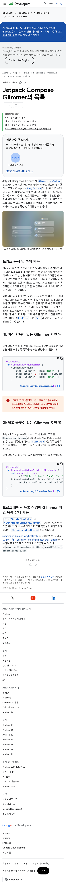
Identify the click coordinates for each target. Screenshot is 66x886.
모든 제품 (6, 852)
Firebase (6, 843)
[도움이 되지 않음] (25, 82)
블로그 (5, 638)
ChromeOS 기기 (10, 702)
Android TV (7, 712)
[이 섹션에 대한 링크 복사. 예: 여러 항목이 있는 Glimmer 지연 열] (5, 339)
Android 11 (7, 754)
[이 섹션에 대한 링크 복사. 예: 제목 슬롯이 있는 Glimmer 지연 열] (5, 428)
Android (6, 614)
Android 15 (7, 734)
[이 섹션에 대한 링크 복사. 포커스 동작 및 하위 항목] (43, 262)
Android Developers (11, 73)
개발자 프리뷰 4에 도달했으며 (40, 28)
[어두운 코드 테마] (58, 358)
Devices (23, 13)
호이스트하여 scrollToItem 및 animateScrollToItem (29, 539)
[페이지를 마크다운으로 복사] (16, 105)
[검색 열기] (45, 3)
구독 (43, 870)
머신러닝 (6, 660)
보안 (4, 623)
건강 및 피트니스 (9, 665)
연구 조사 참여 (8, 813)
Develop (8, 13)
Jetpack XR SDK (17, 16)
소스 (4, 628)
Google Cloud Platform (13, 847)
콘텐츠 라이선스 (47, 576)
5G (4, 680)
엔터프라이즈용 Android (13, 618)
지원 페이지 (8, 35)
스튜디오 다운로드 (10, 781)
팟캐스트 (6, 643)
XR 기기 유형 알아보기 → (19, 171)
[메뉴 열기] (5, 3)
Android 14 (7, 739)
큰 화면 (5, 692)
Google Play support (12, 808)
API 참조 (6, 776)
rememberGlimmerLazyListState (20, 536)
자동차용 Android (10, 707)
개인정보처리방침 (10, 675)
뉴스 (4, 633)
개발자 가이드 (8, 771)
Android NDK (8, 786)
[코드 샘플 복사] (61, 358)
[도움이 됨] (20, 82)
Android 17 (7, 725)
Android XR (41, 13)
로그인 (59, 3)
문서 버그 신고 (8, 804)
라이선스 (25, 863)
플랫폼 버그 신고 (9, 799)
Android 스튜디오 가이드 (13, 767)
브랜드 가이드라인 (41, 863)
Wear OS (6, 697)
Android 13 (7, 744)
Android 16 (7, 730)
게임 (4, 655)
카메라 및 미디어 (9, 670)
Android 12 (7, 749)
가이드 (28, 76)
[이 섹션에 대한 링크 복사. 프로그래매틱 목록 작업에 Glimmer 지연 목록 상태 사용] (32, 513)
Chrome (6, 838)
